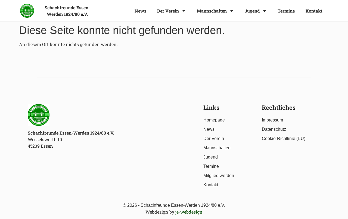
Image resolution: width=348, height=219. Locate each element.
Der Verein (168, 11)
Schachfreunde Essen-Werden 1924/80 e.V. (71, 133)
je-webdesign (189, 212)
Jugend (252, 11)
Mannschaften (212, 11)
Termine (286, 11)
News (140, 11)
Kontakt (314, 11)
